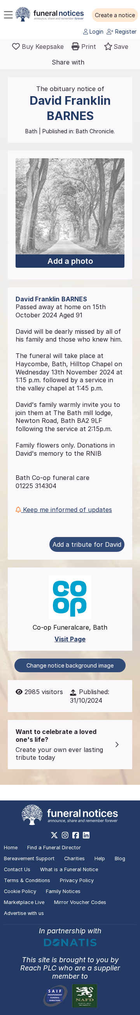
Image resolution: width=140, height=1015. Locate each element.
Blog (120, 858)
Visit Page (70, 639)
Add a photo (70, 261)
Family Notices (63, 891)
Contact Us (17, 869)
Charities (74, 858)
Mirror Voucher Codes (80, 902)
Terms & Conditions (27, 880)
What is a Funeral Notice (69, 869)
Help (99, 858)
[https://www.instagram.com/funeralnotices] (65, 835)
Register (125, 31)
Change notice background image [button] (70, 665)
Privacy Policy (77, 880)
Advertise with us (24, 913)
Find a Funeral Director (54, 847)
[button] (115, 15)
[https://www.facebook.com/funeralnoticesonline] (75, 835)
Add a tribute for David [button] (86, 544)
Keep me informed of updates (66, 510)
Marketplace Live (24, 902)
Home (11, 847)
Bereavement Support (29, 858)
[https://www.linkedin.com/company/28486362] (86, 835)
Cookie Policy (20, 891)
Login (95, 31)
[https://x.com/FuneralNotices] (54, 835)
